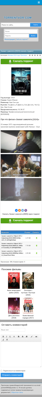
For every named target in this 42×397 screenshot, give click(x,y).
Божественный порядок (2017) (28, 317)
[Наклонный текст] (6, 336)
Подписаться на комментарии (14, 371)
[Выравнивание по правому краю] (27, 336)
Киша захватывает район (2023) (14, 291)
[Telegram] (22, 210)
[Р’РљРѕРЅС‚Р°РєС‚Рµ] (16, 210)
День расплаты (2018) (13, 317)
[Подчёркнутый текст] (10, 336)
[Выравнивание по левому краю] (19, 336)
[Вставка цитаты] (36, 336)
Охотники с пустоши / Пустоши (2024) (28, 292)
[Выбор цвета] (32, 336)
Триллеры (24, 55)
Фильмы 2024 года (14, 55)
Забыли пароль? (22, 39)
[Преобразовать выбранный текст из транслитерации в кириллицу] (3, 339)
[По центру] (23, 336)
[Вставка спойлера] (7, 339)
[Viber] (25, 210)
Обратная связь (17, 392)
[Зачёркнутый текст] (14, 336)
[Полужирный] (3, 336)
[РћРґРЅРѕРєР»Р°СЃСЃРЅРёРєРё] (19, 210)
